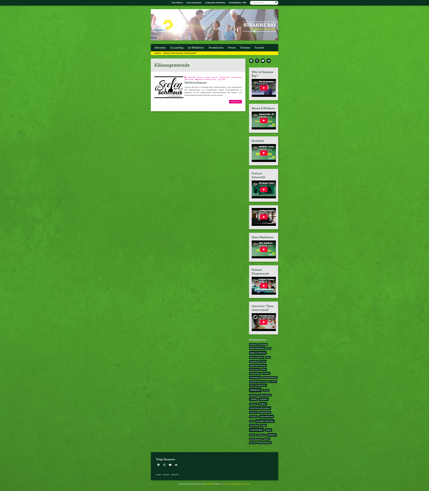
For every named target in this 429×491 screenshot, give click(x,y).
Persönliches (216, 47)
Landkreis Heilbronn (264, 395)
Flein (264, 369)
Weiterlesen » (235, 102)
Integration (253, 395)
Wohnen (266, 439)
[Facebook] (251, 61)
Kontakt (259, 47)
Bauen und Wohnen (256, 357)
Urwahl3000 (210, 484)
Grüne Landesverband (194, 3)
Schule (252, 421)
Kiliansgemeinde (224, 77)
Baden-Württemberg (257, 348)
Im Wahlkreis (196, 47)
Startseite (158, 53)
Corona (262, 361)
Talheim (268, 430)
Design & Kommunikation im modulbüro (237, 484)
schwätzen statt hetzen (265, 421)
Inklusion (214, 77)
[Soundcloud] (268, 61)
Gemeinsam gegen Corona (258, 381)
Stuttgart (263, 425)
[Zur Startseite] (163, 30)
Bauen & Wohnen (257, 352)
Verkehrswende (261, 435)
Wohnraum (253, 443)
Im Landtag (176, 47)
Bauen (269, 348)
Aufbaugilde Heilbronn (195, 77)
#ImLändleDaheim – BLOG (237, 3)
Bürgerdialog (254, 361)
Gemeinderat (255, 377)
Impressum (166, 474)
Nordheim (262, 404)
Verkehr (252, 435)
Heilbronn (255, 389)
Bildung (268, 357)
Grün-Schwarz (272, 381)
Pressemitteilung (266, 416)
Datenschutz (175, 474)
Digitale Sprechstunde (258, 365)
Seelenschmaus (189, 79)
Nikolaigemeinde (236, 77)
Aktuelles (160, 47)
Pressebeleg (253, 417)
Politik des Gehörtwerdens (260, 408)
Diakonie (207, 77)
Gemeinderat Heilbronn (269, 377)
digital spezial (255, 369)
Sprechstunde (254, 425)
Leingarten (264, 399)
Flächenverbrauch (255, 373)
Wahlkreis (272, 435)
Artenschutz (253, 344)
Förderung (266, 373)
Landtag (253, 399)
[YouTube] (263, 61)
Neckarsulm (253, 404)
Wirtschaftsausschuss (256, 439)
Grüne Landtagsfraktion (258, 385)
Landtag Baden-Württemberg (215, 3)
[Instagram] (257, 61)
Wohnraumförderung (264, 443)
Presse (232, 47)
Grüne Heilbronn (177, 3)
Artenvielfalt (263, 344)
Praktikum (253, 412)
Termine (245, 47)
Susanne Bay (259, 25)
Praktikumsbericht (264, 412)
